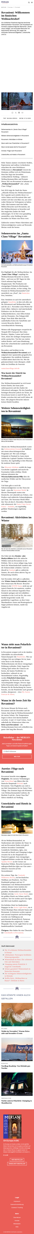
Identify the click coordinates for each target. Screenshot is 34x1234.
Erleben (4, 1028)
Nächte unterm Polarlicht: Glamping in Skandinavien (16, 1102)
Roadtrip (4, 1063)
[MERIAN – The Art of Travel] (5, 2)
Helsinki (20, 783)
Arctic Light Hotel (20, 907)
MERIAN (3, 7)
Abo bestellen (17, 1159)
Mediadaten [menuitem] (17, 1223)
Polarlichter (21, 657)
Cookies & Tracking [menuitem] (17, 1207)
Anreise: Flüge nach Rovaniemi (11, 151)
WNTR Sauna (17, 586)
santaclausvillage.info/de (10, 368)
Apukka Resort (6, 862)
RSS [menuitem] (17, 1227)
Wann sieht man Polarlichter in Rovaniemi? (15, 143)
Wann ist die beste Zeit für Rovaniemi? (13, 147)
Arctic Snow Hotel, (21, 894)
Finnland (17, 7)
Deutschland (9, 781)
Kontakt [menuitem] (17, 1220)
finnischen (26, 293)
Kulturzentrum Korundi (12, 449)
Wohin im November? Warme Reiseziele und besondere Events (15, 1032)
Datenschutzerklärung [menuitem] (17, 1204)
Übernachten (6, 1098)
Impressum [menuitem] (17, 1201)
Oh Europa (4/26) (11, 1141)
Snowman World (20, 490)
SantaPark (12, 302)
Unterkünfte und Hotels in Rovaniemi (13, 154)
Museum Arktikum (12, 467)
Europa (10, 7)
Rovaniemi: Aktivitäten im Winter (11, 139)
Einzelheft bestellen (17, 1163)
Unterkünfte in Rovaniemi (13, 933)
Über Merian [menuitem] (17, 1217)
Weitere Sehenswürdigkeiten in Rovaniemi (15, 135)
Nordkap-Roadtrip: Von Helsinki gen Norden (15, 1067)
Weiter (17, 756)
